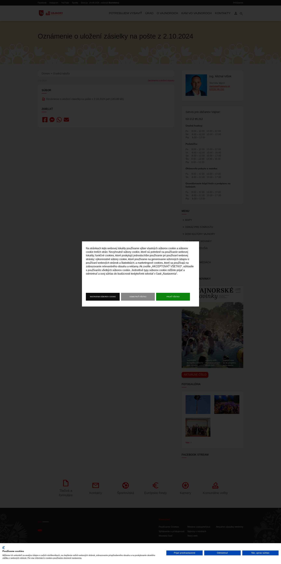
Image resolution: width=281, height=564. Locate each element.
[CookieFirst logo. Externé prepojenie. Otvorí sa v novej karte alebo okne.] (3, 547)
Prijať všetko (173, 297)
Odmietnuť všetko (137, 297)
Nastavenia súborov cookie (103, 297)
